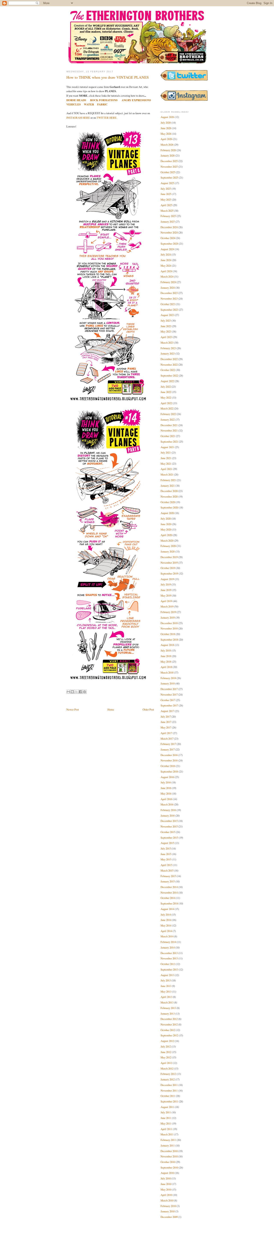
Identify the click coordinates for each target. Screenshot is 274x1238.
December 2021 (169, 425)
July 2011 (166, 1112)
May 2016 (166, 793)
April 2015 (166, 865)
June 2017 (166, 722)
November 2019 (169, 562)
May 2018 (166, 661)
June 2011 (166, 1118)
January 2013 (168, 1013)
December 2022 (169, 359)
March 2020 (167, 540)
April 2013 (166, 997)
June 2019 (166, 590)
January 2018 (168, 683)
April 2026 (166, 139)
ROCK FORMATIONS (104, 100)
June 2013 (166, 986)
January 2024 (168, 288)
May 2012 (166, 1057)
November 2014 (169, 892)
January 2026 (168, 155)
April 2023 (166, 337)
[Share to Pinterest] (84, 692)
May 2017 (166, 727)
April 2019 (166, 601)
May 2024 (166, 265)
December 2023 (169, 293)
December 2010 (169, 1151)
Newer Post (72, 709)
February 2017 (168, 744)
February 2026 (168, 150)
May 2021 (166, 463)
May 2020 (166, 529)
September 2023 (169, 310)
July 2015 (166, 848)
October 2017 (168, 700)
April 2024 (166, 271)
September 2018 (169, 639)
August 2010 (167, 1173)
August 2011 (167, 1107)
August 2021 (167, 447)
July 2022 (166, 387)
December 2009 (169, 1217)
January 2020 (168, 551)
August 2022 (167, 381)
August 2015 (167, 843)
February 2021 (168, 480)
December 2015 (169, 821)
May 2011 (166, 1123)
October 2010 (168, 1162)
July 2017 (166, 716)
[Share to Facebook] (80, 692)
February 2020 (168, 546)
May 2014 (166, 925)
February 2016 (168, 810)
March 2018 (167, 672)
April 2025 (166, 205)
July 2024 (166, 254)
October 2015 (168, 832)
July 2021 (166, 452)
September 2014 (169, 903)
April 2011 (166, 1129)
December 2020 (169, 491)
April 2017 (166, 733)
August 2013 (167, 975)
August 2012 (167, 1041)
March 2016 (167, 804)
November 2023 (169, 298)
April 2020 (166, 535)
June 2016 (166, 788)
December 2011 (169, 1085)
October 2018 (168, 634)
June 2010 (166, 1184)
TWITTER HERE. (107, 118)
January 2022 (168, 419)
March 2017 (167, 738)
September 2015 (169, 837)
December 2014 (169, 887)
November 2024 (169, 232)
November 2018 (169, 628)
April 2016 (166, 799)
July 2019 (166, 584)
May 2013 (166, 991)
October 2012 (168, 1030)
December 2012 (169, 1019)
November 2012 (169, 1024)
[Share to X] (76, 692)
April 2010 (166, 1195)
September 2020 (169, 507)
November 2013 (169, 958)
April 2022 (166, 403)
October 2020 (168, 502)
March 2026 (167, 144)
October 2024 (168, 238)
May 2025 (166, 199)
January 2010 (168, 1211)
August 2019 (167, 579)
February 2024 (168, 282)
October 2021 (168, 436)
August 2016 (167, 777)
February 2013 (168, 1008)
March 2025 (167, 211)
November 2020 (169, 496)
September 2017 (169, 705)
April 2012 (166, 1063)
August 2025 (167, 183)
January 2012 (168, 1079)
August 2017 (167, 711)
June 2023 (166, 326)
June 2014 (166, 920)
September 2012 (169, 1035)
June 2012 (166, 1052)
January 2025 (168, 221)
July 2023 (166, 320)
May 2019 (166, 595)
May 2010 (166, 1189)
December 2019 (169, 557)
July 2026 (166, 122)
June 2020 (166, 524)
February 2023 (168, 348)
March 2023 (167, 342)
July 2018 (166, 650)
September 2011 (169, 1101)
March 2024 (167, 276)
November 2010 (169, 1156)
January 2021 (168, 486)
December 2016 (169, 755)
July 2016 (166, 782)
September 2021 (169, 441)
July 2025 (166, 189)
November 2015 (169, 826)
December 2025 (169, 161)
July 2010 (166, 1178)
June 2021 (166, 458)
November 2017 (169, 694)
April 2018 (166, 667)
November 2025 (169, 166)
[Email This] (68, 692)
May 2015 (166, 859)
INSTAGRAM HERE (78, 118)
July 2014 (166, 914)
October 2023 (168, 304)
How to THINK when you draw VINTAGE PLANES (107, 77)
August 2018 (167, 645)
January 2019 (168, 617)
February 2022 (168, 414)
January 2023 (168, 353)
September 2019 (169, 573)
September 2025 (169, 177)
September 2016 (169, 771)
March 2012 (167, 1068)
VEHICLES (73, 104)
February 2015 (168, 876)
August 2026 (167, 117)
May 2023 (166, 331)
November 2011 (169, 1090)
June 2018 (166, 656)
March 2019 (167, 606)
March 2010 (167, 1200)
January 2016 (168, 815)
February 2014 (168, 942)
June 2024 (166, 260)
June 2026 (166, 128)
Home (110, 709)
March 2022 (167, 408)
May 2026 (166, 134)
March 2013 (167, 1002)
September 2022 (169, 375)
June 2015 (166, 854)
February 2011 (168, 1140)
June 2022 (166, 392)
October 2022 (168, 370)
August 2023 (167, 315)
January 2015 (168, 881)
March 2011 (167, 1134)
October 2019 (168, 568)
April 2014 (166, 931)
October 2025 (168, 172)
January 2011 (168, 1145)
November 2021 (169, 430)
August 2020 (167, 513)
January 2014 (168, 947)
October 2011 (168, 1096)
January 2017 (168, 749)
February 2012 (168, 1074)
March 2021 (167, 474)
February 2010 (168, 1206)
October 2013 (168, 964)
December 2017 (169, 689)
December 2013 (169, 953)
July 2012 (166, 1046)
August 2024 (167, 249)
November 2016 (169, 760)
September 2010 (169, 1167)
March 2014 (167, 936)
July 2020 (166, 518)
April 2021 (166, 469)
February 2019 (168, 612)
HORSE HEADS (76, 100)
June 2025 (166, 194)
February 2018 (168, 678)
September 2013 (169, 969)
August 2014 (167, 909)
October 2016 (168, 766)
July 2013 (166, 980)
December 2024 (169, 227)
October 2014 (168, 898)
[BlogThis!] (72, 692)
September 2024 (169, 243)
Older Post (148, 709)
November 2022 (169, 364)
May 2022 (166, 397)
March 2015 (167, 870)
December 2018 (169, 623)
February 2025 (168, 216)
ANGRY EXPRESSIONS (136, 100)
